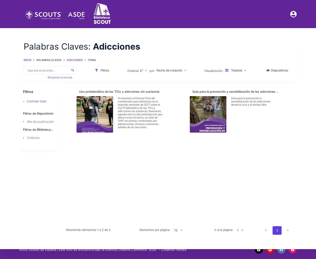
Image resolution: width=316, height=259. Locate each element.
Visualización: (214, 71)
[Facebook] (281, 250)
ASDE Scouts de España (37, 250)
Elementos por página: (155, 230)
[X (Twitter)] (259, 250)
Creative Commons (132, 250)
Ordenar (133, 71)
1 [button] (277, 230)
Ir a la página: (224, 230)
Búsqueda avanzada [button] (60, 77)
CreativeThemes (173, 250)
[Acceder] (293, 14)
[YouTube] (270, 250)
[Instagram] (293, 250)
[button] (265, 230)
